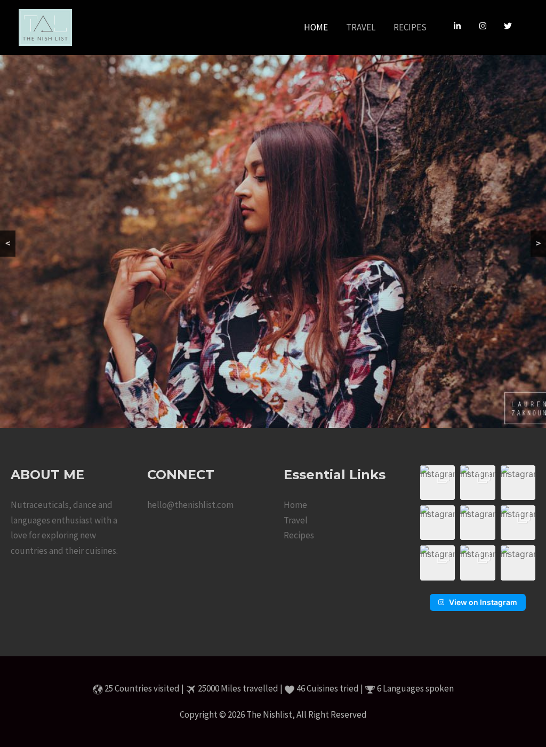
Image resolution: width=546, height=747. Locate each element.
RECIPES (410, 27)
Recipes (299, 535)
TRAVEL (360, 27)
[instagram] (487, 26)
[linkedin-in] (461, 26)
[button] (437, 482)
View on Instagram (483, 602)
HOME (316, 27)
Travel (296, 520)
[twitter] (509, 26)
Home (295, 505)
